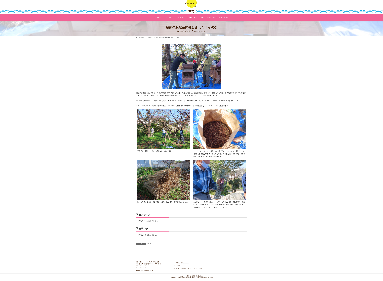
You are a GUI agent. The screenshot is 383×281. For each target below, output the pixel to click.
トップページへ (191, 6)
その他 (149, 243)
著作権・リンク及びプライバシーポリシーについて (189, 268)
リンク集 (178, 265)
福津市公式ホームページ (182, 263)
